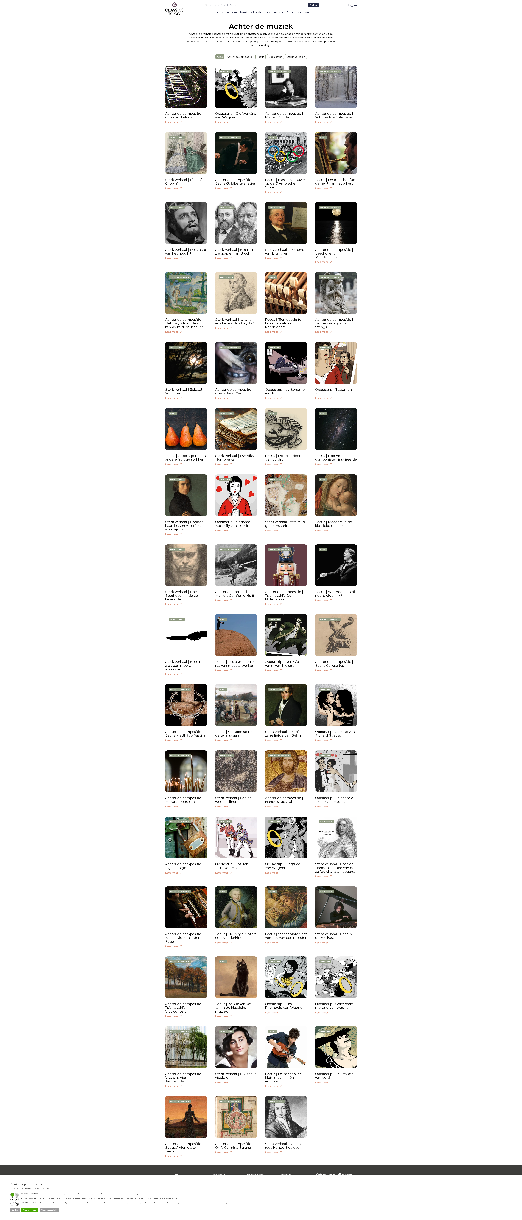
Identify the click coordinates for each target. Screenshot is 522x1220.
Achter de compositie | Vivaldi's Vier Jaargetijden (184, 1077)
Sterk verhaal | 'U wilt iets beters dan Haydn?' (235, 321)
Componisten (218, 1174)
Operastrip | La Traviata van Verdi (334, 1076)
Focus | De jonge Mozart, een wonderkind (236, 936)
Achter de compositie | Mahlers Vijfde (284, 115)
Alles (220, 56)
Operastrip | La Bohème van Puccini (285, 391)
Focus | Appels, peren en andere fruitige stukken (185, 458)
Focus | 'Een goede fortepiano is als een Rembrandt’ (284, 323)
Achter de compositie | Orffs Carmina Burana (234, 1146)
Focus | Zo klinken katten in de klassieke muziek (234, 1007)
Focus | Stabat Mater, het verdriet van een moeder (286, 936)
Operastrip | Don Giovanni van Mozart (282, 663)
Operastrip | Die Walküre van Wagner (235, 115)
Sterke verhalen (296, 56)
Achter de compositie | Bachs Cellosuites (334, 663)
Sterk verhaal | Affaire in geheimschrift (285, 524)
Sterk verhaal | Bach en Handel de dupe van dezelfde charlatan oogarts (335, 868)
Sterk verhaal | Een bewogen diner (234, 800)
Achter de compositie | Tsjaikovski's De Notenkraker (284, 595)
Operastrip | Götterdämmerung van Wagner (335, 1006)
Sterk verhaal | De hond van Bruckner (284, 251)
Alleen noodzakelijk (49, 1210)
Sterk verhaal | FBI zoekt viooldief (235, 1076)
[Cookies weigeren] (17, 1195)
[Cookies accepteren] (12, 1195)
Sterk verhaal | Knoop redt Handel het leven (283, 1146)
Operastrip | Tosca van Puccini (333, 391)
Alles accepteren (30, 1210)
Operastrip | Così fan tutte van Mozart (231, 866)
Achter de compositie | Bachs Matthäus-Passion (185, 734)
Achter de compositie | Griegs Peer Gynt (234, 391)
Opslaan (15, 1210)
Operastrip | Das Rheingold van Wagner (284, 1006)
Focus (260, 56)
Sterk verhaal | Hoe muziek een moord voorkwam (185, 665)
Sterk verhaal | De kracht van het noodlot (185, 251)
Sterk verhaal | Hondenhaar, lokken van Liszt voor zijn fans (185, 525)
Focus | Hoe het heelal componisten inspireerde (336, 458)
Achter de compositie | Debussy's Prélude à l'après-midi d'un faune (184, 323)
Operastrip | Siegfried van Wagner (283, 866)
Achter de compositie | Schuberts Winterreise (334, 115)
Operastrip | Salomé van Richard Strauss (335, 734)
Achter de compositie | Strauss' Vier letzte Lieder (184, 1147)
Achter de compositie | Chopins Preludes (184, 115)
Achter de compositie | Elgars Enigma (184, 866)
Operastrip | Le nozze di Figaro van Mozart (334, 800)
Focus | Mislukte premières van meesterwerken (236, 663)
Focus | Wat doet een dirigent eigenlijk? (335, 594)
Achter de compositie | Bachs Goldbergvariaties (235, 182)
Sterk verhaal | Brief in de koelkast (333, 936)
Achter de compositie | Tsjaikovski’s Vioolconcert (184, 1007)
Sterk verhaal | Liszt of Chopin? (183, 182)
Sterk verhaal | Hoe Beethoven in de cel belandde (182, 595)
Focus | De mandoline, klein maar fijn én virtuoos (283, 1077)
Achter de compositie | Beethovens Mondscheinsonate (334, 253)
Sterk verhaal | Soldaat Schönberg (183, 391)
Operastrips (275, 56)
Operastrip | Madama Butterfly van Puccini (232, 524)
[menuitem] (215, 12)
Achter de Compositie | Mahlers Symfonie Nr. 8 (234, 594)
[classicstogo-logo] (174, 8)
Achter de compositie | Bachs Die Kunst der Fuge (184, 937)
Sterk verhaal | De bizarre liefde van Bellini (283, 734)
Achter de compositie (240, 56)
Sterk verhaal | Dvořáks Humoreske (234, 458)
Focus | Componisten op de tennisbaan (235, 734)
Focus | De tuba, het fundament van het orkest (336, 182)
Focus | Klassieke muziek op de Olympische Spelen (286, 183)
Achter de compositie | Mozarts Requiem (184, 800)
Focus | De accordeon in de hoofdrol (285, 458)
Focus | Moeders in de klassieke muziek (333, 524)
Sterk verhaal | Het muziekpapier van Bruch (234, 251)
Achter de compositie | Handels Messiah (284, 800)
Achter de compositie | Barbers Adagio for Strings (334, 323)
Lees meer (172, 122)
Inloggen (351, 5)
